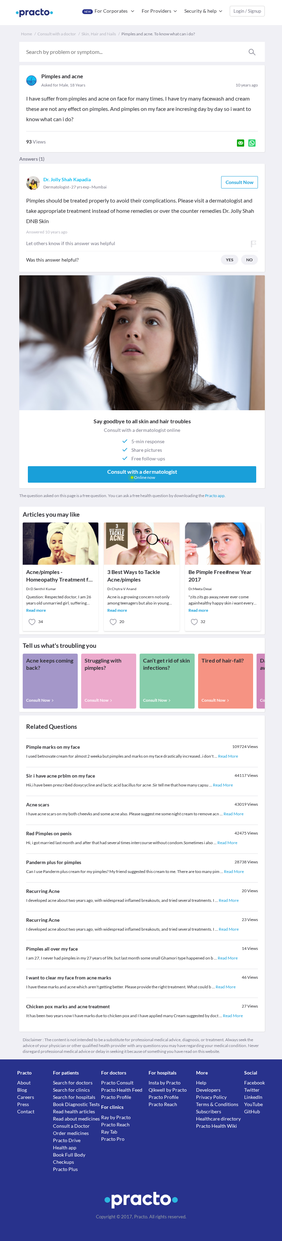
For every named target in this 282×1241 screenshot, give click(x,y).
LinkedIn (253, 1097)
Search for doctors (73, 1082)
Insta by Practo (165, 1082)
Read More (228, 756)
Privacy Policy (211, 1097)
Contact (25, 1111)
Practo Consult (117, 1082)
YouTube (253, 1104)
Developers (208, 1090)
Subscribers (208, 1111)
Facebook (254, 1082)
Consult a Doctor (71, 1126)
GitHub (252, 1111)
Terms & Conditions (217, 1104)
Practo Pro (112, 1139)
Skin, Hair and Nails (99, 33)
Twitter (252, 1090)
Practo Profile (116, 1097)
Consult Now (239, 182)
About (24, 1082)
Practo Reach (115, 1124)
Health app (64, 1147)
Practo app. (215, 495)
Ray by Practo (116, 1117)
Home (26, 33)
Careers (25, 1097)
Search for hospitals (74, 1097)
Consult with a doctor (56, 33)
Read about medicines (76, 1119)
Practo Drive (66, 1140)
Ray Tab (109, 1132)
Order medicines (71, 1133)
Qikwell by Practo (168, 1090)
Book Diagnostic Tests (76, 1104)
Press (23, 1104)
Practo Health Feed (121, 1090)
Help (201, 1082)
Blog (22, 1090)
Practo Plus (65, 1169)
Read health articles (74, 1111)
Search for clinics (71, 1090)
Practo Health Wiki (216, 1126)
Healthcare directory (218, 1119)
